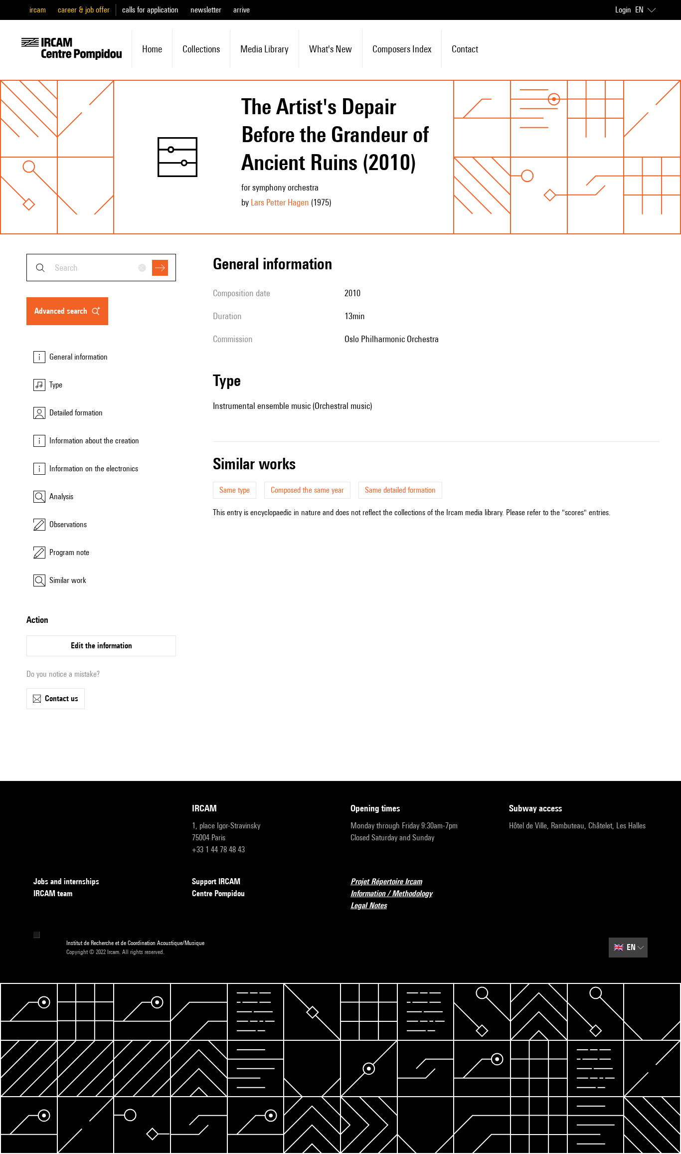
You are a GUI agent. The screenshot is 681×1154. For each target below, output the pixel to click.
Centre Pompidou (218, 893)
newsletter (205, 9)
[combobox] (101, 267)
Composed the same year (307, 490)
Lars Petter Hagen (280, 202)
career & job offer (84, 9)
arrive (241, 9)
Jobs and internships (66, 881)
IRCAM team (52, 893)
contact (465, 48)
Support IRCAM (216, 881)
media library (264, 48)
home (152, 48)
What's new (330, 48)
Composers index (401, 48)
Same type (234, 490)
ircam (37, 9)
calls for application (150, 9)
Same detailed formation (400, 490)
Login (623, 9)
